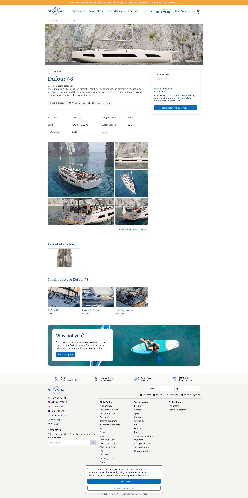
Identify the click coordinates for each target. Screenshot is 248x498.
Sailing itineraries (142, 443)
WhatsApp (55, 419)
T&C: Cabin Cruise (108, 443)
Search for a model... (164, 75)
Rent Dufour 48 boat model (175, 107)
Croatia (137, 405)
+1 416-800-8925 (58, 406)
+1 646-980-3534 (58, 397)
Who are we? (106, 405)
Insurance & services (110, 424)
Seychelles (139, 420)
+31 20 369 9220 (58, 415)
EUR (180, 388)
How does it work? (109, 409)
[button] (79, 11)
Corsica (137, 417)
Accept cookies (124, 481)
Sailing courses (141, 447)
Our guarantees (107, 413)
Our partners (106, 417)
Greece (137, 409)
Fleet (55, 20)
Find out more (142, 475)
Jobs (102, 435)
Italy (136, 432)
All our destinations (143, 435)
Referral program (108, 420)
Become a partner (177, 409)
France (137, 428)
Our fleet (138, 439)
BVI (135, 424)
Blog (198, 394)
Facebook (147, 394)
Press (102, 432)
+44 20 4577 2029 (58, 402)
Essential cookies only (124, 488)
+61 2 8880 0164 (57, 411)
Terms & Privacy (107, 439)
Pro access (174, 405)
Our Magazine (107, 458)
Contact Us (55, 424)
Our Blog (104, 454)
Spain (137, 413)
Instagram (173, 394)
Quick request (141, 450)
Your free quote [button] (65, 354)
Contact (103, 462)
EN (153, 388)
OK (93, 442)
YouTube (160, 394)
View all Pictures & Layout (133, 229)
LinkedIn (187, 394)
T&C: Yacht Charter (109, 447)
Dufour (63, 20)
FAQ (102, 428)
